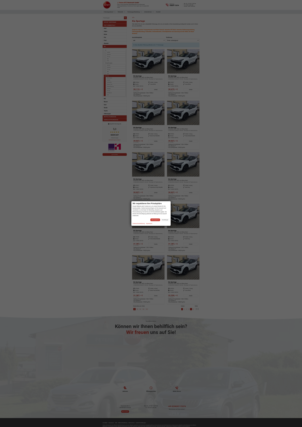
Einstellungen (165, 219)
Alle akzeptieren (155, 219)
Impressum (149, 223)
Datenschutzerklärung (139, 223)
